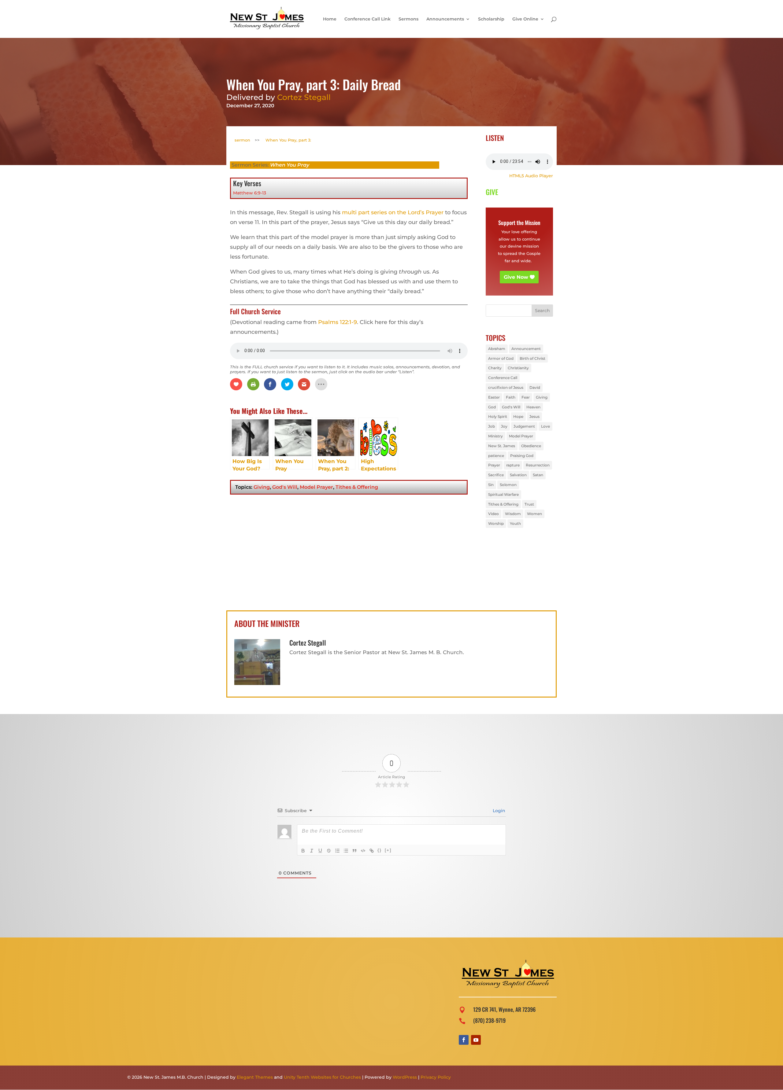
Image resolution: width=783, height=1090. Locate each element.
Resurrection (538, 465)
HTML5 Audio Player (531, 176)
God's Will (284, 487)
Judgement (524, 426)
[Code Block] (363, 850)
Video (493, 513)
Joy (504, 426)
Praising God (521, 455)
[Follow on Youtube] (476, 1040)
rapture (513, 465)
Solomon (508, 484)
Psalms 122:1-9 (337, 322)
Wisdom (513, 513)
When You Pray (289, 165)
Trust (529, 504)
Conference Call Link (367, 19)
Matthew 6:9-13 (249, 193)
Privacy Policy (436, 1077)
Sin (491, 484)
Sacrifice (496, 475)
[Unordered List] (346, 850)
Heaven (533, 407)
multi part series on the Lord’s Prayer (392, 212)
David (534, 387)
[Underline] (320, 850)
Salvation (518, 475)
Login (498, 810)
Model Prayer (316, 487)
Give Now (516, 277)
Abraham (496, 348)
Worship (496, 523)
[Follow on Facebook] (464, 1040)
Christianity (518, 368)
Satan (538, 475)
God (492, 407)
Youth (515, 523)
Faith (510, 397)
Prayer (494, 465)
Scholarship (491, 19)
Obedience (531, 446)
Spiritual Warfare (503, 494)
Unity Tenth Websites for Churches (322, 1077)
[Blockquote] (354, 850)
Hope (518, 416)
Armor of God (501, 358)
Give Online (525, 19)
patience (496, 455)
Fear (525, 397)
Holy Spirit (497, 416)
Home (329, 19)
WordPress (405, 1077)
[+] (388, 850)
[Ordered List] (337, 850)
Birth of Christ (532, 358)
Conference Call (502, 377)
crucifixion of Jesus (505, 387)
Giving (262, 487)
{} (379, 850)
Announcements (445, 19)
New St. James (501, 446)
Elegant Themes (255, 1077)
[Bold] (303, 850)
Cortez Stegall (304, 97)
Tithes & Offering (357, 487)
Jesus (534, 416)
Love (545, 426)
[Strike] (329, 850)
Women (534, 513)
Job (491, 426)
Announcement (526, 348)
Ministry (495, 436)
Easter (494, 397)
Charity (495, 368)
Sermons (408, 19)
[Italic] (311, 850)
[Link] (371, 850)
